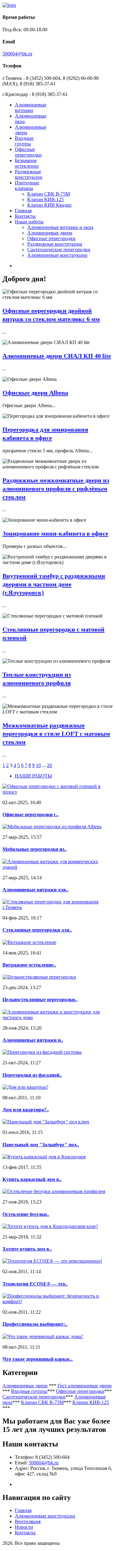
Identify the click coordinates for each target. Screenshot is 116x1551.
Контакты (25, 216)
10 (38, 765)
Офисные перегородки (28, 152)
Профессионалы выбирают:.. (34, 1324)
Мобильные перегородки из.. (34, 849)
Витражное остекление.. (29, 964)
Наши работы (29, 221)
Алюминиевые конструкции (57, 255)
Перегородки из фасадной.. (32, 1075)
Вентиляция (28, 1521)
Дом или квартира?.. (25, 1109)
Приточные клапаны (27, 185)
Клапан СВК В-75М (48, 193)
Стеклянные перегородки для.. (37, 930)
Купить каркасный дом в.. (32, 1179)
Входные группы (24, 141)
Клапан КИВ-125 (45, 199)
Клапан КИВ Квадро (49, 205)
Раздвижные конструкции (28, 174)
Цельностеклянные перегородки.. (39, 999)
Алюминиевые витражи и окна (60, 227)
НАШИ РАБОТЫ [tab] (33, 775)
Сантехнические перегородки (58, 249)
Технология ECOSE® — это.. (34, 1283)
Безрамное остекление (27, 163)
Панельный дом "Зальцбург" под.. (40, 1144)
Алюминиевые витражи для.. (35, 889)
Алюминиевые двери (49, 232)
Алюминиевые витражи (30, 107)
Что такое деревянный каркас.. (37, 1359)
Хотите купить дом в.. (27, 1249)
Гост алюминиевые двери (85, 1385)
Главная (23, 210)
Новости (24, 1527)
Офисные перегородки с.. (30, 814)
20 (49, 765)
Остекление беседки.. (25, 1214)
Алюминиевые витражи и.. (32, 1040)
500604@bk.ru (17, 53)
